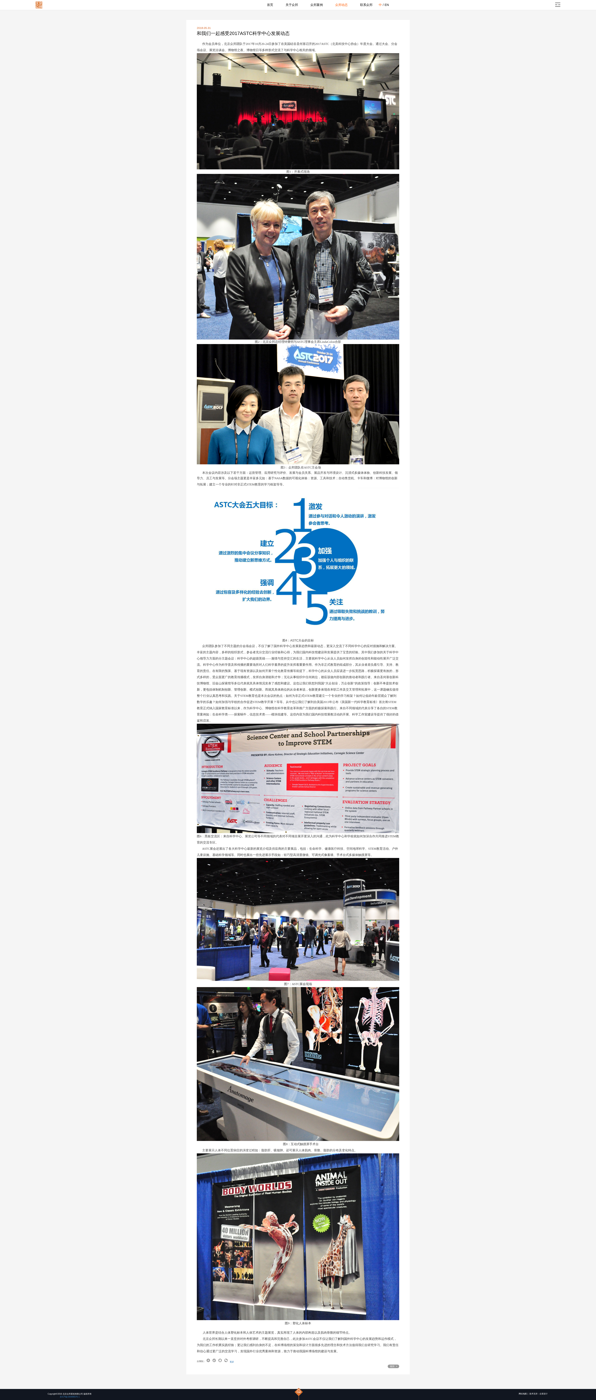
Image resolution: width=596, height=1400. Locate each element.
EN (387, 5)
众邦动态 (341, 5)
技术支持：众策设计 (538, 1394)
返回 (392, 1366)
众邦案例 (316, 5)
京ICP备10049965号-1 (70, 1397)
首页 (270, 5)
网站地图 (523, 1394)
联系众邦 (366, 5)
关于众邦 (292, 5)
